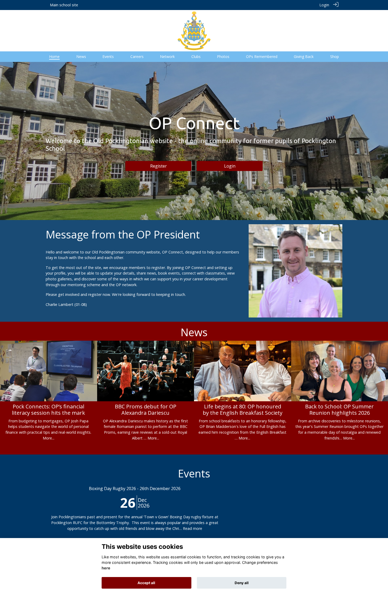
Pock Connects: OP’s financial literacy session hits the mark (48, 409)
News (194, 332)
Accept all (146, 583)
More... (48, 438)
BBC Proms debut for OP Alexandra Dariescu (145, 409)
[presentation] (7, 379)
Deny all (242, 583)
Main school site (64, 4)
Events (194, 473)
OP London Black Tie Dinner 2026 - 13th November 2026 (194, 488)
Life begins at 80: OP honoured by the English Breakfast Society (242, 409)
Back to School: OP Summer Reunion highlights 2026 (339, 409)
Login (324, 4)
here (106, 568)
